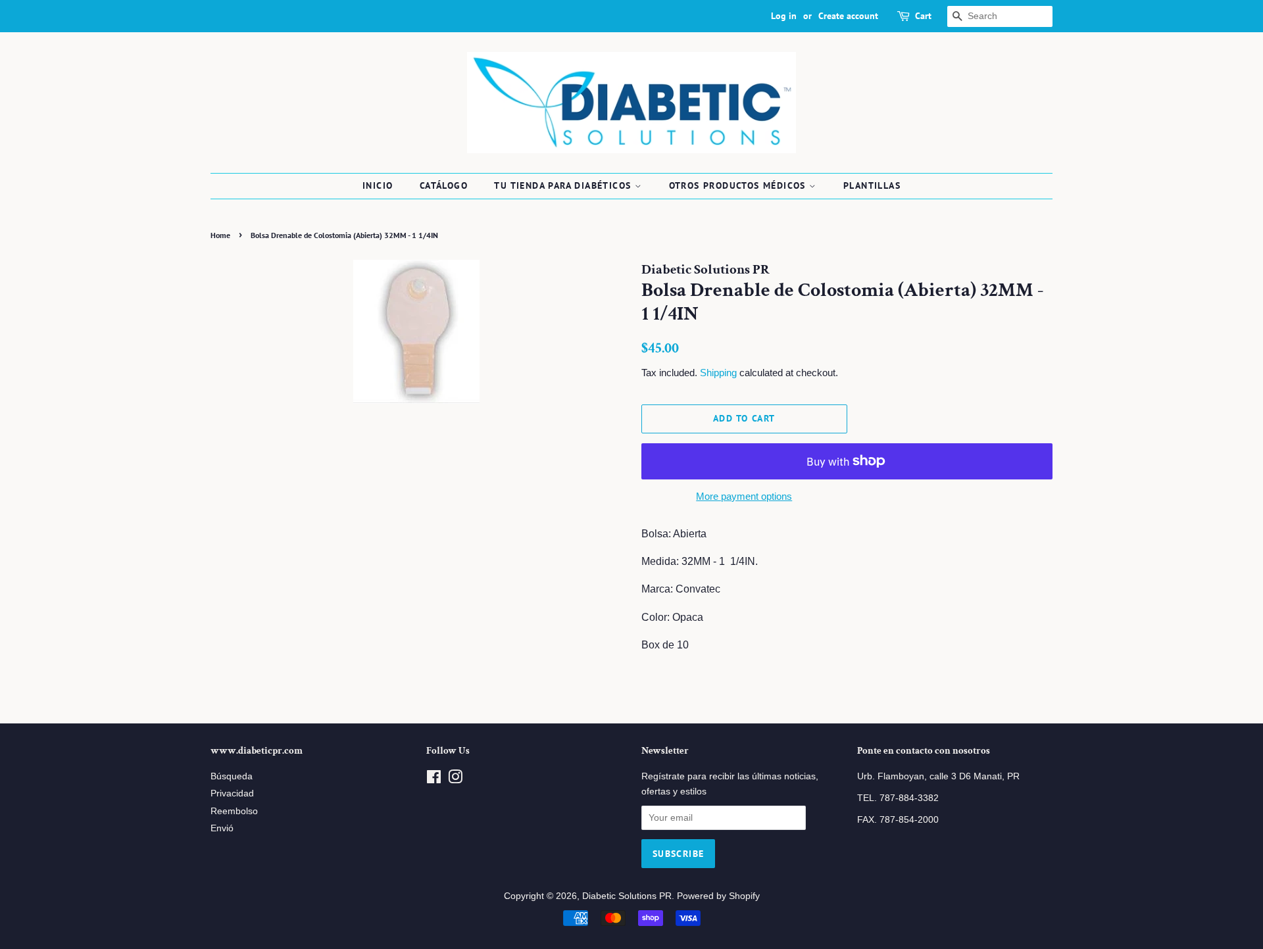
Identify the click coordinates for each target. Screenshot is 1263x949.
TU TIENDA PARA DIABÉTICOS (564, 185)
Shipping (718, 372)
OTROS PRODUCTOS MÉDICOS (739, 185)
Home (220, 235)
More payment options (744, 496)
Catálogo (444, 185)
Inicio (377, 185)
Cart (923, 16)
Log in (784, 16)
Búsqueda (231, 776)
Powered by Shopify (718, 896)
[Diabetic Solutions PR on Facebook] (433, 780)
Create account (848, 16)
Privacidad (232, 793)
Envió (222, 828)
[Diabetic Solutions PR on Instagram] (455, 780)
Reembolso (234, 811)
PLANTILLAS (872, 185)
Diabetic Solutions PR (627, 896)
